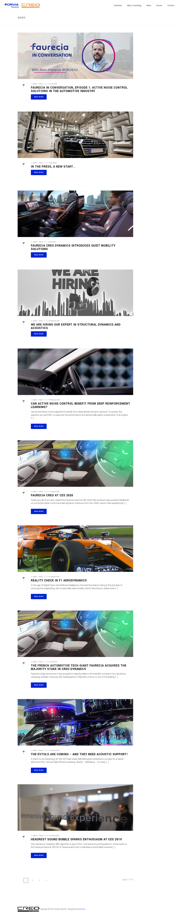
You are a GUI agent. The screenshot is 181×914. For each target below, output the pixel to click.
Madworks (81, 909)
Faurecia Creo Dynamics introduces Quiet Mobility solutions (73, 247)
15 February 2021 (54, 400)
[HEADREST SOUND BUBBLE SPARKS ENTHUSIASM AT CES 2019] (75, 807)
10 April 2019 (52, 662)
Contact (170, 5)
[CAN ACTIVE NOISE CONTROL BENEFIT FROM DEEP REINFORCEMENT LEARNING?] (75, 372)
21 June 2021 (52, 84)
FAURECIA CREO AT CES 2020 (52, 495)
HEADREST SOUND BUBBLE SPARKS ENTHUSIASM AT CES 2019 (76, 839)
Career (159, 5)
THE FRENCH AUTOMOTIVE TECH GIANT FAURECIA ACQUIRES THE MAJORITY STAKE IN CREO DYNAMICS (78, 667)
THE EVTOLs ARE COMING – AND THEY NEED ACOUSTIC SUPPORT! (79, 754)
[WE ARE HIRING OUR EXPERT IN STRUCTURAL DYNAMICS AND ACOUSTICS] (75, 293)
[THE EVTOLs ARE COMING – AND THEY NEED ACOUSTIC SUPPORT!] (75, 722)
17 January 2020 (53, 492)
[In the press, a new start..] (75, 135)
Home (154, 23)
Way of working (134, 5)
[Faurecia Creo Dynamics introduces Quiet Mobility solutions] (75, 214)
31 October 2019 (53, 577)
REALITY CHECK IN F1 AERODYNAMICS (59, 580)
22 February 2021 (54, 321)
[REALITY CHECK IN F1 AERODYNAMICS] (75, 548)
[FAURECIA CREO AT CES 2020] (75, 463)
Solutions (118, 5)
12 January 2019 (53, 836)
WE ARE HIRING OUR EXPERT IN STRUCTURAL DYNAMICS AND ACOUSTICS (76, 326)
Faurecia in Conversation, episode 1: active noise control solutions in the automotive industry (79, 89)
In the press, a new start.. (53, 167)
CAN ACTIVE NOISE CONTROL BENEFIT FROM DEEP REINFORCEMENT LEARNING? (80, 405)
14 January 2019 (53, 750)
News (149, 5)
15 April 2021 (52, 163)
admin (35, 84)
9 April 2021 (52, 242)
